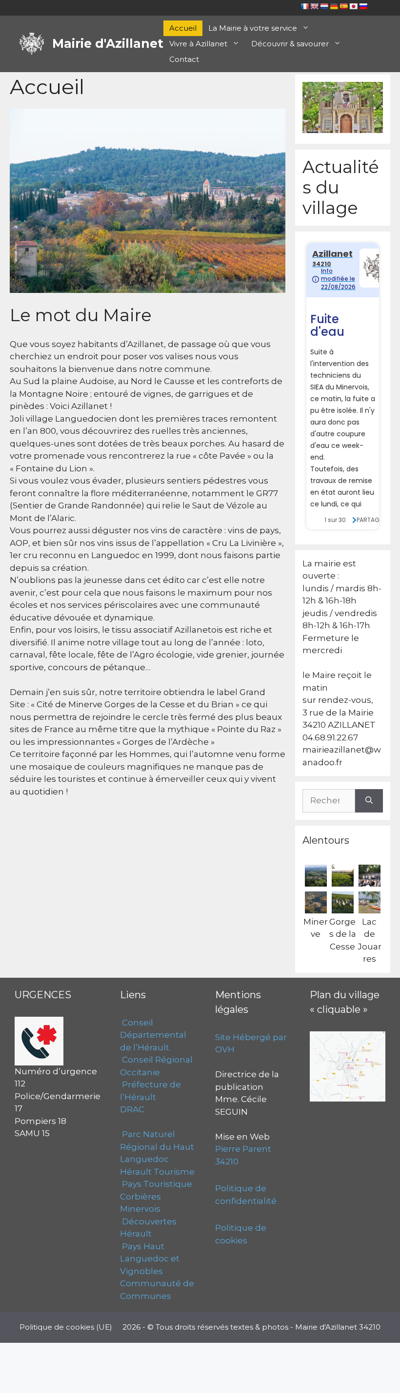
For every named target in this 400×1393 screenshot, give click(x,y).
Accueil (183, 28)
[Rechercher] (369, 801)
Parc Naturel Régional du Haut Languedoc (157, 1146)
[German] (333, 6)
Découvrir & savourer (290, 43)
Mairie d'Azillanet (107, 43)
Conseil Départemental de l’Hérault (153, 1035)
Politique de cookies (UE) (66, 1327)
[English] (314, 6)
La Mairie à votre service (252, 28)
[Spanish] (343, 6)
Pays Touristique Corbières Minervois (156, 1196)
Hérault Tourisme (157, 1172)
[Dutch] (324, 6)
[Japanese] (353, 6)
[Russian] (363, 6)
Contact (184, 59)
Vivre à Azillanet (198, 43)
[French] (304, 6)
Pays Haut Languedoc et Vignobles (150, 1258)
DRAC (132, 1109)
